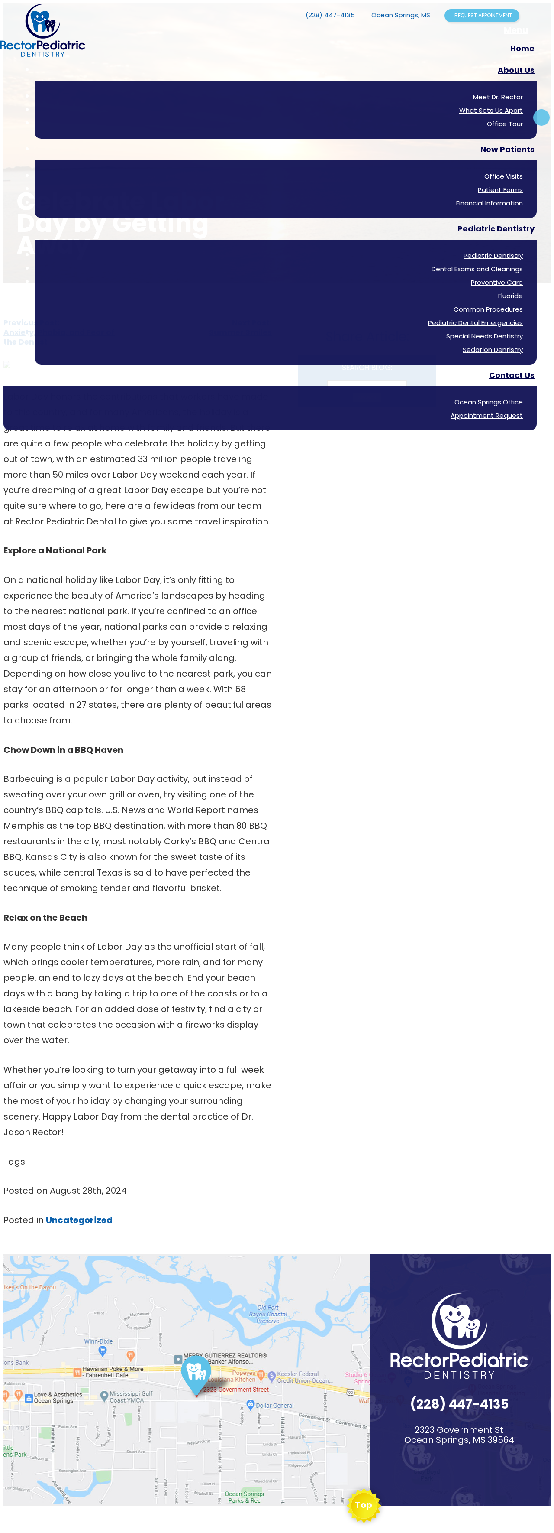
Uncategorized (79, 1220)
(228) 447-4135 (330, 15)
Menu (516, 30)
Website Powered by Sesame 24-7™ (50, 1521)
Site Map (114, 1521)
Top (363, 1505)
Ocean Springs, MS (400, 15)
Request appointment (483, 15)
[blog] (541, 117)
